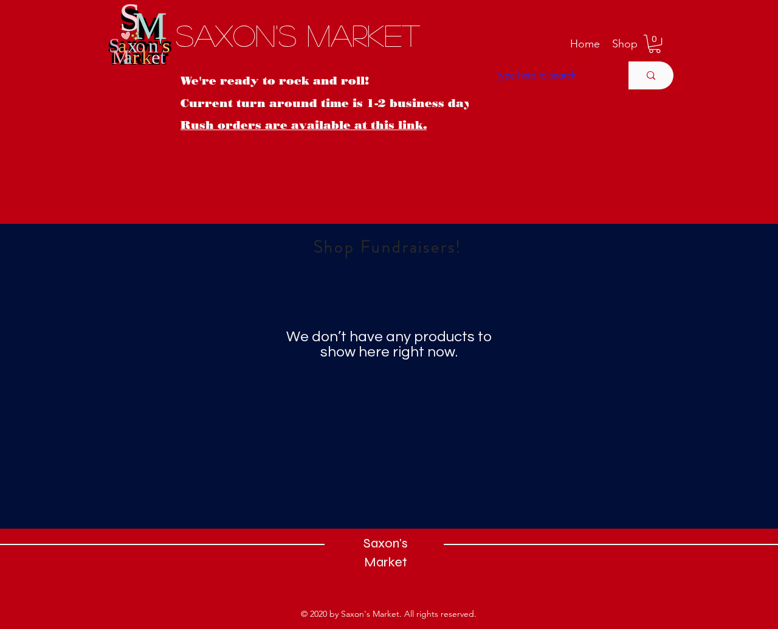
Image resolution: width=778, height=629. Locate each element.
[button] (625, 44)
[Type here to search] (650, 75)
